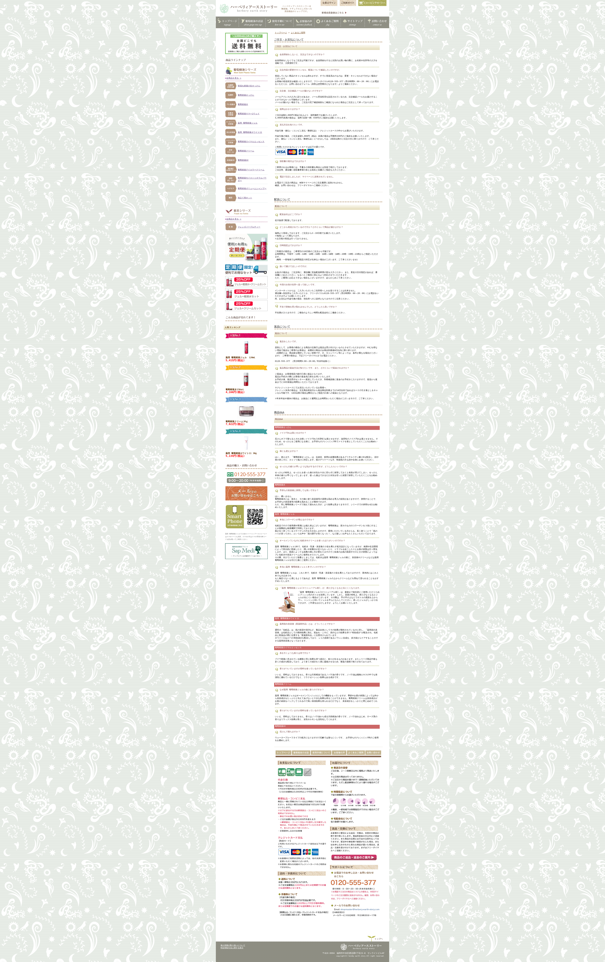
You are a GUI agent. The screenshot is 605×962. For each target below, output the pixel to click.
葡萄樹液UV (243, 160)
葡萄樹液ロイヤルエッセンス (251, 141)
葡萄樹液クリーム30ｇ (237, 421)
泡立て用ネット (245, 198)
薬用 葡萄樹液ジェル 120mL (240, 357)
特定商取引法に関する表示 (232, 948)
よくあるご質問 (298, 33)
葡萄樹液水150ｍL (235, 389)
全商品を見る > (233, 78)
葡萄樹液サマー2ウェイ (248, 113)
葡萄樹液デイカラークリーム (251, 170)
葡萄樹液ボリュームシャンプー (252, 188)
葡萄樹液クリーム (246, 151)
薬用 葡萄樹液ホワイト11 (250, 132)
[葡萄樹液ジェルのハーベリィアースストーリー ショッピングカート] (373, 6)
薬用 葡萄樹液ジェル (247, 123)
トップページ (281, 33)
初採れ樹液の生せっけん (249, 86)
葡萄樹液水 (243, 104)
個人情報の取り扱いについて (233, 945)
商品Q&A (279, 412)
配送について (282, 199)
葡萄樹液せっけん (246, 95)
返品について (282, 326)
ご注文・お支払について (289, 39)
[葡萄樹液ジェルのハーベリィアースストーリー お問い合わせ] (246, 500)
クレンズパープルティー (249, 227)
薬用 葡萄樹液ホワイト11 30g (241, 453)
